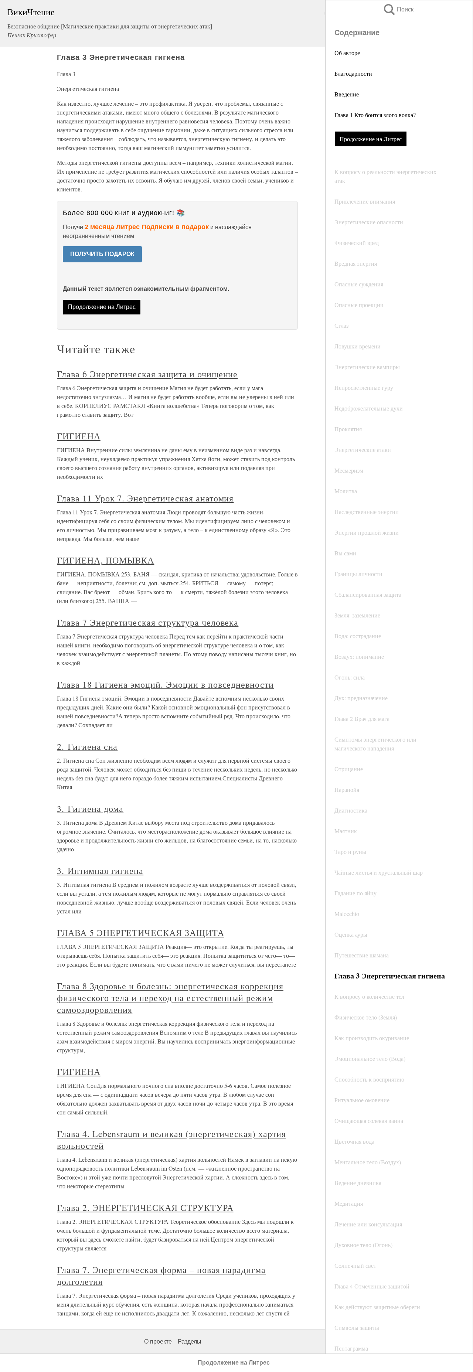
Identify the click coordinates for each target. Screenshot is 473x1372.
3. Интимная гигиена (100, 870)
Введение (346, 94)
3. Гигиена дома (90, 808)
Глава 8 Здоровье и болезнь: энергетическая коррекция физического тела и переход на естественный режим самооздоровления (170, 997)
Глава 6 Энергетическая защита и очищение (147, 374)
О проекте (158, 1341)
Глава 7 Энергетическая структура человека (147, 622)
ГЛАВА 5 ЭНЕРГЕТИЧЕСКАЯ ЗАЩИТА (140, 933)
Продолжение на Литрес (371, 139)
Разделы (189, 1341)
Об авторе (347, 53)
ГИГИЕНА (79, 436)
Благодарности (353, 73)
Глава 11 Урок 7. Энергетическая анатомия (145, 498)
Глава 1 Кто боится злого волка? (375, 115)
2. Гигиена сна (87, 746)
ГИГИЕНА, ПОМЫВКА (105, 560)
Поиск (398, 9)
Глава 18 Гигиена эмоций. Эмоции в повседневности (165, 684)
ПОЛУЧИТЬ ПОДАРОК (102, 254)
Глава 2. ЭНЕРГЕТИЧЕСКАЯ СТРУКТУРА (145, 1207)
